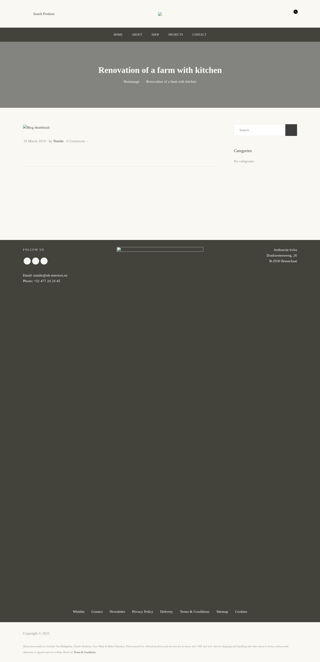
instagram (35, 261)
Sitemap (222, 611)
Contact (199, 34)
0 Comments (76, 141)
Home (118, 34)
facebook (27, 261)
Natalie (58, 141)
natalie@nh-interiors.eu (50, 275)
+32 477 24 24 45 (47, 281)
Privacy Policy (142, 611)
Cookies (241, 611)
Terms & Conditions (194, 611)
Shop (155, 34)
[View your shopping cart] (292, 14)
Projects (175, 34)
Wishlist (78, 611)
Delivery (166, 611)
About (137, 34)
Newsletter (117, 611)
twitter (44, 261)
